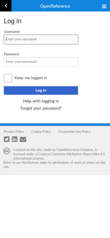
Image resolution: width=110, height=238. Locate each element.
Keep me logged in (31, 78)
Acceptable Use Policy (74, 131)
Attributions (30, 162)
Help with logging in (41, 101)
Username (12, 32)
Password (11, 54)
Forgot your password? (41, 108)
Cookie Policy (41, 131)
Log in (41, 90)
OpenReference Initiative (75, 149)
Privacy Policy (14, 131)
